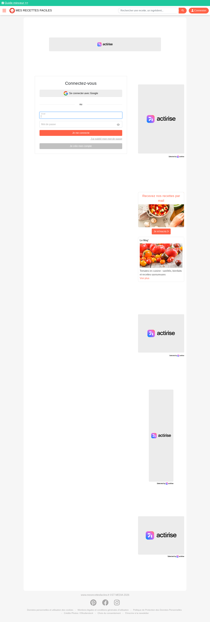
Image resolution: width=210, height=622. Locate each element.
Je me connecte (80, 133)
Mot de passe (48, 124)
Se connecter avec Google (83, 93)
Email (43, 114)
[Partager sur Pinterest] (93, 604)
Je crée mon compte (81, 146)
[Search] (183, 10)
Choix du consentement (109, 613)
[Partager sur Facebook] (105, 604)
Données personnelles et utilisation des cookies (50, 610)
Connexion (200, 10)
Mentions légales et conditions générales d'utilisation (103, 610)
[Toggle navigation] (4, 10)
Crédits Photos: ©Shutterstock (78, 613)
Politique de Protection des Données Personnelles (157, 610)
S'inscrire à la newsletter (137, 613)
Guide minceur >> (16, 2)
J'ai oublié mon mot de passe (106, 139)
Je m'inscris (160, 231)
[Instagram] (117, 604)
